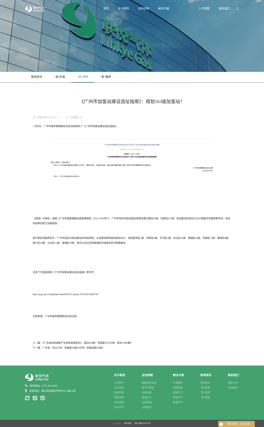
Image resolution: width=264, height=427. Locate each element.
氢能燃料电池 (149, 382)
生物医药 (147, 407)
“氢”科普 (59, 76)
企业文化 (119, 387)
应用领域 (143, 8)
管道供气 (178, 402)
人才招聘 (204, 8)
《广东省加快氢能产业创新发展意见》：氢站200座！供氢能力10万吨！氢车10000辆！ (87, 343)
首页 (106, 8)
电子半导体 (148, 387)
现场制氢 (178, 387)
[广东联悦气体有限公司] (34, 8)
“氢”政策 (82, 76)
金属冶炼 (147, 392)
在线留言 (233, 387)
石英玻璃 (147, 402)
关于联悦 (123, 8)
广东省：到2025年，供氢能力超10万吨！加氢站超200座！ (73, 347)
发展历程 (119, 392)
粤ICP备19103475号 (142, 423)
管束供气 (178, 392)
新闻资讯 (183, 8)
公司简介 (119, 382)
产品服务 (178, 382)
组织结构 (119, 402)
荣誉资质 (119, 397)
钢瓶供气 (178, 397)
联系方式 (233, 382)
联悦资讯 (36, 76)
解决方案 (163, 8)
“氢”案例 (105, 76)
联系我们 (224, 8)
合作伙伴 (119, 407)
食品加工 (147, 397)
